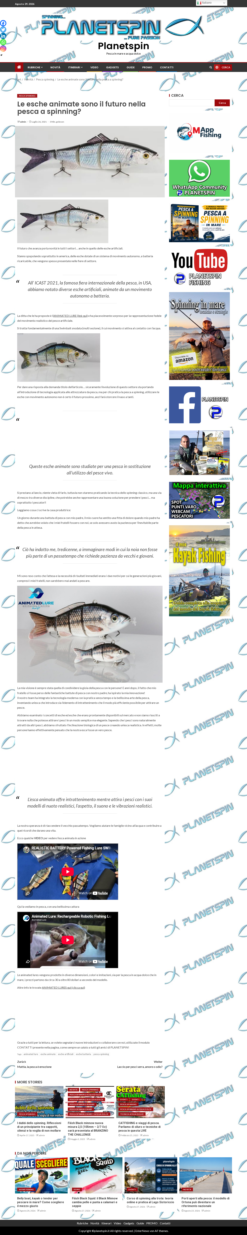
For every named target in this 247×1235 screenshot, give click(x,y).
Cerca (177, 95)
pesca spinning (101, 1054)
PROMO (147, 67)
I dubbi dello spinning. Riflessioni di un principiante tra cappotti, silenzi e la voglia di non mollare (39, 1127)
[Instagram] (3, 48)
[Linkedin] (3, 36)
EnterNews (142, 1230)
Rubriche (34, 67)
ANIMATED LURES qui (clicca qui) (63, 987)
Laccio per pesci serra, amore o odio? (140, 1064)
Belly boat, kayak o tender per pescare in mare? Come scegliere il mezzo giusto (40, 1202)
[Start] (19, 67)
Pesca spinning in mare (82, 1104)
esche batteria (83, 1054)
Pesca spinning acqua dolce (85, 1094)
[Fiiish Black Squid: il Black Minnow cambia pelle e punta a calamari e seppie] (96, 1175)
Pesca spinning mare (81, 1109)
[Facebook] (3, 23)
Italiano (206, 2)
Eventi (123, 1099)
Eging (77, 1189)
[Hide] (1, 55)
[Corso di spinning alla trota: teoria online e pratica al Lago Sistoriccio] (151, 1175)
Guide (131, 67)
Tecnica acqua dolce (132, 1114)
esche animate (48, 1054)
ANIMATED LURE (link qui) (70, 315)
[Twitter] (3, 29)
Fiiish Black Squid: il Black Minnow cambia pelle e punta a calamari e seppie (95, 1202)
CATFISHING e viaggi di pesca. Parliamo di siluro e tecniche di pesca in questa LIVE (139, 1127)
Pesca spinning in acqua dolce (86, 1099)
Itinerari (74, 67)
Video (94, 67)
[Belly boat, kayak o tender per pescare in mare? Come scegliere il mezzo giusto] (41, 1175)
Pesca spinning (27, 96)
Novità (55, 67)
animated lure (31, 1054)
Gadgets (112, 67)
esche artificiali (65, 1054)
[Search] (210, 67)
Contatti (166, 67)
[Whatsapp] (3, 42)
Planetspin (123, 45)
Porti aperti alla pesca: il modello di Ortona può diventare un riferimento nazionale (205, 1202)
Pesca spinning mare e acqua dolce (89, 1114)
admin (23, 121)
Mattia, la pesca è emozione (34, 1064)
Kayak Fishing (26, 1189)
